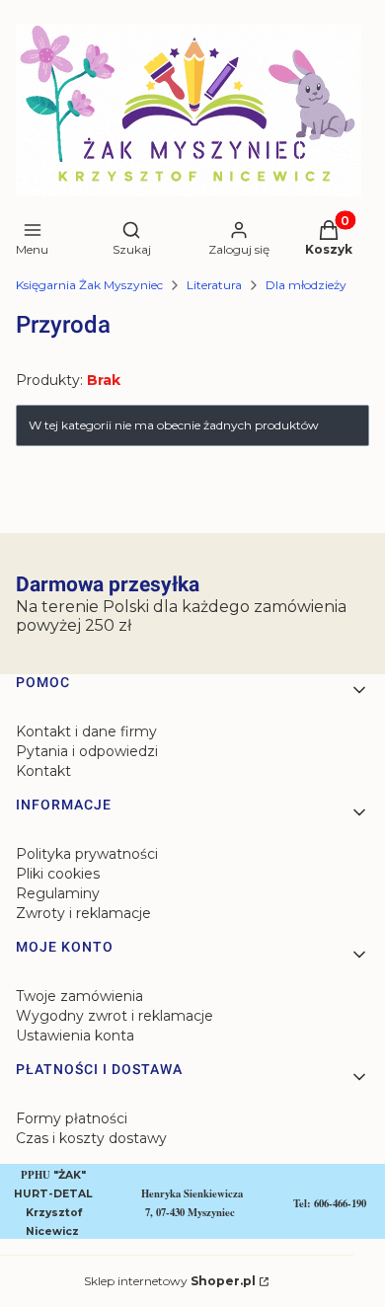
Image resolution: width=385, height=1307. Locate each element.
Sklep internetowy (170, 1280)
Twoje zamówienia (79, 996)
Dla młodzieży (306, 284)
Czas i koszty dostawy (91, 1138)
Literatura (214, 284)
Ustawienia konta (75, 1035)
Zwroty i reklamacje (83, 913)
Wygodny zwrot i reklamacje (114, 1016)
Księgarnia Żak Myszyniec (89, 284)
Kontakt (43, 771)
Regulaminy (58, 893)
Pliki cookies (58, 874)
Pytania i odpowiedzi (87, 751)
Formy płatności (71, 1118)
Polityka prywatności (87, 854)
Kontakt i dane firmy (86, 731)
